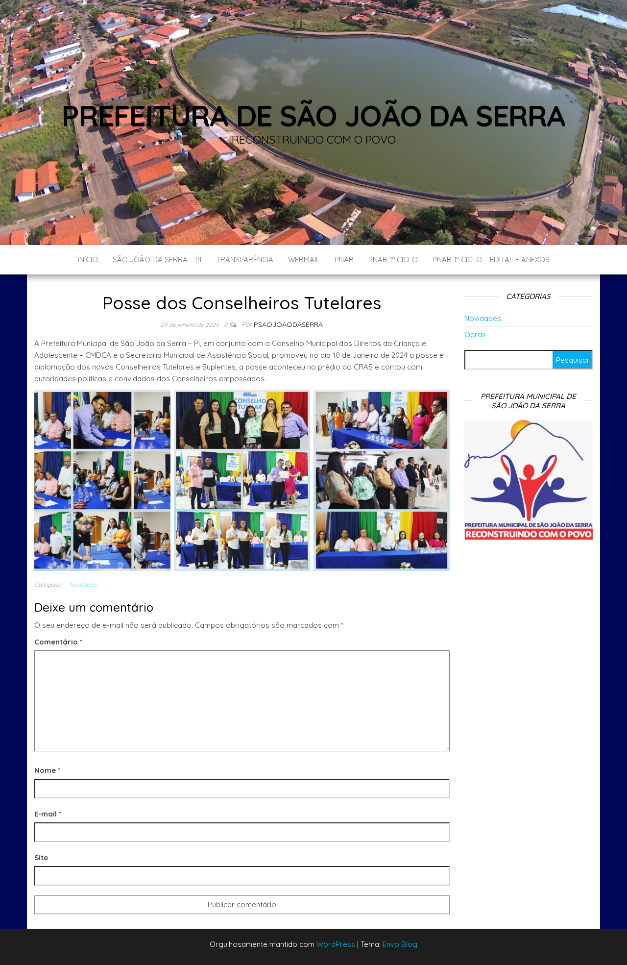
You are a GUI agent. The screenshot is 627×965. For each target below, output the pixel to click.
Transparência (244, 259)
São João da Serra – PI (157, 259)
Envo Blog (400, 944)
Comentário (58, 641)
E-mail (47, 813)
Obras (475, 334)
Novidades (83, 584)
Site (41, 857)
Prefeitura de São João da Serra (313, 115)
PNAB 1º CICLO (393, 259)
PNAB (344, 259)
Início (88, 259)
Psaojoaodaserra (288, 324)
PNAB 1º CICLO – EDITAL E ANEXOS (491, 259)
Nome (47, 770)
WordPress (335, 944)
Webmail (304, 259)
